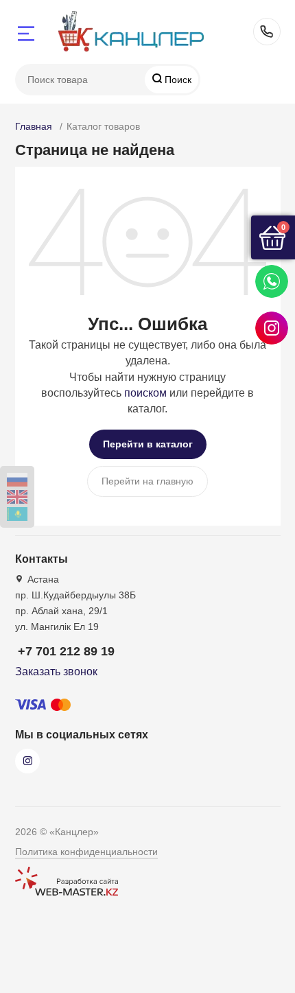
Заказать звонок (56, 671)
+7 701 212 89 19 (267, 31)
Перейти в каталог (148, 444)
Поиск (176, 79)
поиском (145, 393)
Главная (33, 126)
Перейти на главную (147, 481)
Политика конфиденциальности (86, 851)
